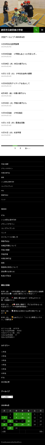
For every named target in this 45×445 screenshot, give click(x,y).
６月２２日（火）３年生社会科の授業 (16, 73)
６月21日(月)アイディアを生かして (15, 83)
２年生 (3, 356)
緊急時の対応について (9, 267)
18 (29, 421)
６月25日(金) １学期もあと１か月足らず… (19, 54)
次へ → (27, 148)
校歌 (2, 177)
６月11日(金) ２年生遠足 (12, 113)
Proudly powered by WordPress (11, 442)
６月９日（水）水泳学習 (11, 132)
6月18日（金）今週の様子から (13, 93)
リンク (3, 199)
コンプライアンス (7, 186)
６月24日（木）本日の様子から (14, 64)
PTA (2, 191)
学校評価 (4, 254)
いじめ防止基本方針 (7, 182)
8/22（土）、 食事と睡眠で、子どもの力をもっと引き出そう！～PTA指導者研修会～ (21, 305)
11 (29, 418)
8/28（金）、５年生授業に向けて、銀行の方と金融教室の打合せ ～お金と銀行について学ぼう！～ (22, 292)
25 (29, 425)
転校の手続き (6, 276)
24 (22, 425)
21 (4, 425)
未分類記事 (5, 382)
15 (10, 421)
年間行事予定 (5, 173)
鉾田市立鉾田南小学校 (12, 30)
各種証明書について (8, 245)
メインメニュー (42, 30)
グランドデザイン (7, 168)
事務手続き (4, 195)
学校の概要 (4, 164)
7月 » (41, 431)
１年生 (3, 352)
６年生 (3, 373)
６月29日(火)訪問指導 (10, 44)
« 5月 (4, 431)
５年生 (3, 369)
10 (22, 418)
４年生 (3, 365)
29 (10, 428)
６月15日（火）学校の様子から (14, 103)
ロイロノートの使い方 (9, 237)
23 (16, 425)
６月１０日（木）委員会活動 (13, 123)
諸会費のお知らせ (8, 271)
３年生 (3, 360)
